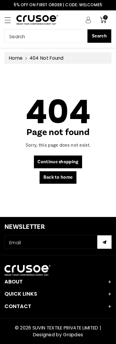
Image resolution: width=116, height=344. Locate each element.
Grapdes (73, 335)
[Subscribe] (104, 242)
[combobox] (58, 36)
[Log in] (88, 19)
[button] (10, 20)
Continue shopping (57, 162)
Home (16, 58)
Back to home (58, 177)
